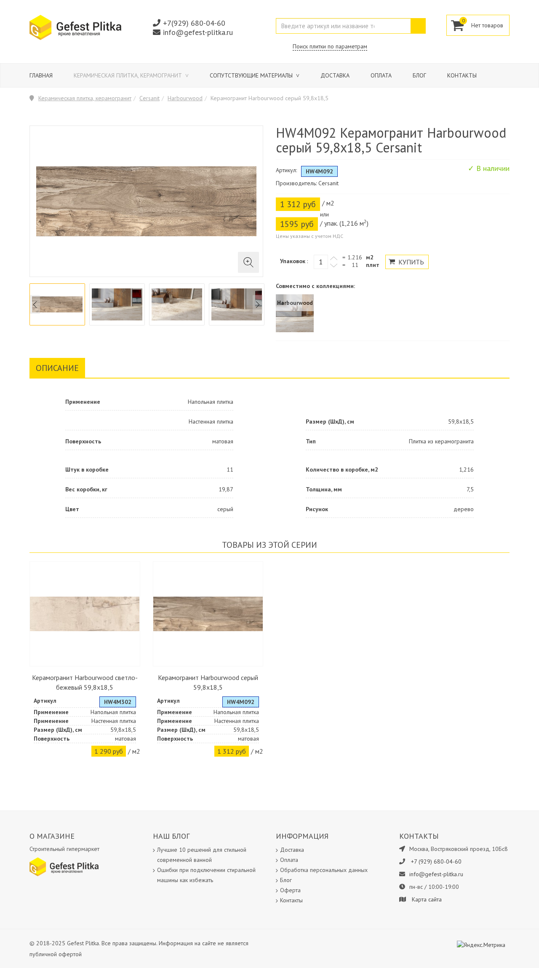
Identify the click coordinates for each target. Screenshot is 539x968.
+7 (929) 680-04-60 (436, 861)
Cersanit (149, 98)
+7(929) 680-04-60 (194, 23)
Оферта (290, 890)
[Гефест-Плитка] (75, 27)
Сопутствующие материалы (252, 75)
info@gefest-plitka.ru (198, 32)
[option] (57, 304)
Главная (41, 75)
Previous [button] (35, 304)
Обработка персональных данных (324, 870)
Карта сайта (427, 899)
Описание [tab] (57, 368)
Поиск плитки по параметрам (330, 46)
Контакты (462, 75)
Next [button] (258, 304)
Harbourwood (185, 98)
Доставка (335, 75)
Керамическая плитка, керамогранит (129, 75)
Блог (419, 75)
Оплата (381, 75)
